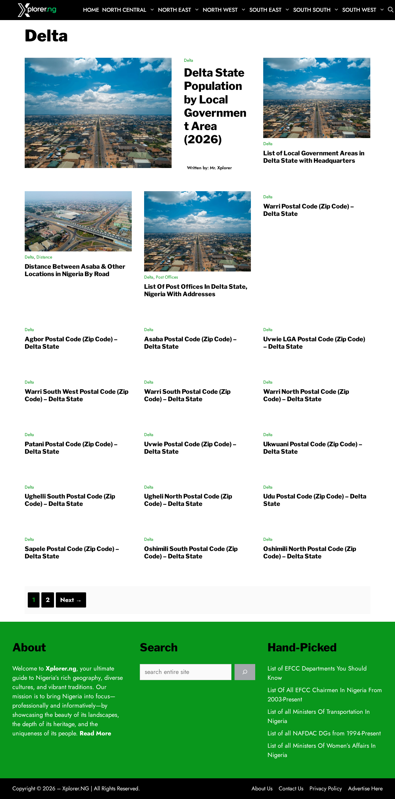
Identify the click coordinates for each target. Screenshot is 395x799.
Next (71, 599)
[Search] (245, 672)
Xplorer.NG (75, 788)
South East (265, 10)
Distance (44, 257)
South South (312, 10)
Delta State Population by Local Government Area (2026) (215, 106)
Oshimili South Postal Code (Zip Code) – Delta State (191, 552)
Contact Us (291, 788)
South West (359, 10)
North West (220, 10)
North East (174, 10)
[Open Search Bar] (390, 10)
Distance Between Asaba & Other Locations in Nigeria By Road (75, 270)
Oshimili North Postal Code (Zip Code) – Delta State (309, 552)
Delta (188, 60)
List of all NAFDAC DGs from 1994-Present (324, 733)
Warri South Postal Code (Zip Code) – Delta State (187, 395)
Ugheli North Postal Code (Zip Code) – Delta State (188, 500)
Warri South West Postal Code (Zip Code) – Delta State (76, 395)
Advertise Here (365, 788)
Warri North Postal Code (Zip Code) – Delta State (306, 395)
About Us (262, 788)
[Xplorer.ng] (38, 10)
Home (91, 10)
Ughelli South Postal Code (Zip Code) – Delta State (70, 500)
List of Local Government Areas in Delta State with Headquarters (313, 156)
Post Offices (167, 277)
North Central (124, 10)
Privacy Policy (326, 788)
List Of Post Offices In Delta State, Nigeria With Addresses (195, 290)
